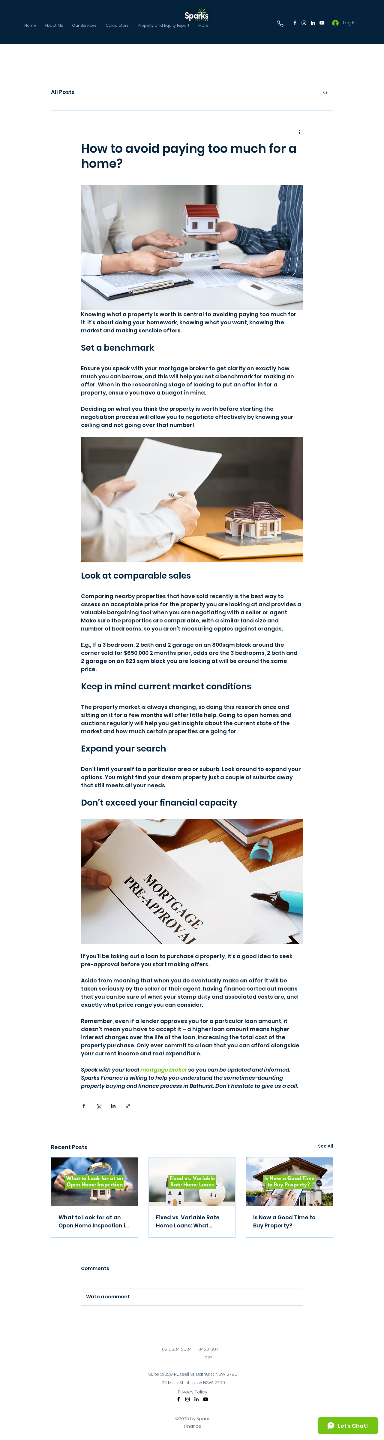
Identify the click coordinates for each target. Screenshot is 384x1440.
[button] (325, 92)
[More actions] (299, 132)
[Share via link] (128, 1106)
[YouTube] (322, 23)
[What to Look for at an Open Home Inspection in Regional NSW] (94, 1181)
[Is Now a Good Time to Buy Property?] (289, 1181)
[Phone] (280, 23)
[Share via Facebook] (84, 1106)
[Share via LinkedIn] (113, 1106)
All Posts (62, 92)
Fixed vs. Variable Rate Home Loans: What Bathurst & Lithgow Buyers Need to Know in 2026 (189, 1222)
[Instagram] (304, 23)
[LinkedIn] (313, 23)
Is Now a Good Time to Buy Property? (284, 1221)
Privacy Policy (192, 1392)
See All (325, 1146)
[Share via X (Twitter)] (98, 1106)
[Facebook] (295, 23)
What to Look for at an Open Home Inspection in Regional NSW (93, 1222)
